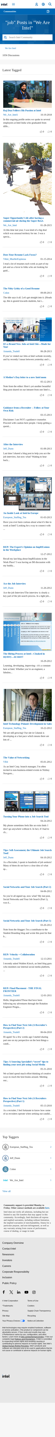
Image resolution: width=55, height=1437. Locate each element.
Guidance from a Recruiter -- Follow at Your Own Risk (25, 419)
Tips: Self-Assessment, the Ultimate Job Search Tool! (26, 871)
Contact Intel (9, 1283)
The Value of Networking (17, 774)
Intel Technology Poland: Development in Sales (27, 738)
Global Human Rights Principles (15, 1380)
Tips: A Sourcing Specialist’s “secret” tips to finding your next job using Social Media (27, 1089)
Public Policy (9, 1317)
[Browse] (11, 13)
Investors (7, 1294)
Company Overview (13, 1277)
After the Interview (14, 454)
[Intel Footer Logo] (6, 1410)
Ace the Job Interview (15, 593)
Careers (6, 1300)
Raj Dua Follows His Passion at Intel (24, 110)
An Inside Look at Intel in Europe (22, 523)
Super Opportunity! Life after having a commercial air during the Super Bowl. (25, 219)
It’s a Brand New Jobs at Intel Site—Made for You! (27, 349)
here (48, 1239)
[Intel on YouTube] (26, 1327)
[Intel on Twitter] (11, 1327)
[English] (43, 4)
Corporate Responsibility (15, 1306)
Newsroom (8, 1288)
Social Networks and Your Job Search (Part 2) (24, 908)
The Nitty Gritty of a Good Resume (23, 288)
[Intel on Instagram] (34, 1327)
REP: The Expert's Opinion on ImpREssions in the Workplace (20, 558)
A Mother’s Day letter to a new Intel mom (26, 384)
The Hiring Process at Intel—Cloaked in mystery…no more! (26, 669)
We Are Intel (10, 48)
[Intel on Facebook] (3, 1327)
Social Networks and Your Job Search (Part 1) (24, 944)
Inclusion (7, 1312)
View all (6, 1222)
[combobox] (27, 37)
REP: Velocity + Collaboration (20, 979)
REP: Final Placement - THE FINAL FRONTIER (22, 1015)
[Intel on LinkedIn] (18, 1327)
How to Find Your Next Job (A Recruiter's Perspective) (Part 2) (26, 1051)
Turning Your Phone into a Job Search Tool (25, 834)
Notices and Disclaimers (24, 1373)
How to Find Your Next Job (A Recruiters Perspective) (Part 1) (26, 1128)
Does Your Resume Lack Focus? (21, 254)
